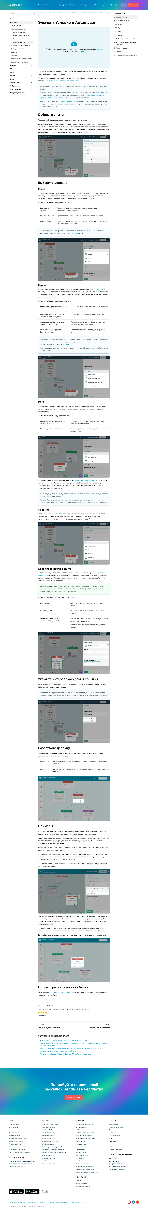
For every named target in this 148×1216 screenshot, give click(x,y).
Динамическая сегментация (20, 45)
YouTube (81, 52)
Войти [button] (124, 5)
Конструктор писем (15, 1133)
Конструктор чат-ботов (50, 1124)
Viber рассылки (15, 89)
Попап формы (80, 1150)
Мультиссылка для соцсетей (85, 1138)
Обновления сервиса (83, 1186)
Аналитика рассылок (16, 1141)
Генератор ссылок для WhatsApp (53, 1150)
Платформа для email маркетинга (20, 1152)
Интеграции (113, 1141)
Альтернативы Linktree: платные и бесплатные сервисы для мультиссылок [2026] (71, 1048)
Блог (110, 1138)
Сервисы (80, 1121)
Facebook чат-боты (48, 1133)
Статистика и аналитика (19, 62)
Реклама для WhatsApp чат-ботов (53, 1147)
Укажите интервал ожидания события (126, 43)
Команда (78, 1181)
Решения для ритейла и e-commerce (21, 1164)
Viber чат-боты (47, 1155)
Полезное (113, 1121)
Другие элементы (19, 42)
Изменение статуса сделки (85, 480)
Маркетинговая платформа (85, 1166)
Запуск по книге (67, 101)
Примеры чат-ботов (49, 1164)
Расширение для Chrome (17, 1150)
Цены (53, 5)
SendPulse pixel (81, 1152)
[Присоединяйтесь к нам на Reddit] (137, 1202)
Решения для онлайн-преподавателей (22, 1161)
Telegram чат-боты (48, 1135)
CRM (11, 69)
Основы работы (16, 26)
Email (97, 93)
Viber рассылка (81, 1144)
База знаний (113, 1130)
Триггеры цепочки (19, 32)
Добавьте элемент (122, 17)
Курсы (12, 79)
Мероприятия (113, 1124)
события (60, 514)
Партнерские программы (121, 1154)
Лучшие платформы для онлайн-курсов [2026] (58, 1051)
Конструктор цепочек (18, 29)
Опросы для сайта (82, 1155)
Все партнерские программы (118, 1166)
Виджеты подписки (48, 1158)
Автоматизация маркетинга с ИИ (87, 1172)
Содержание (118, 14)
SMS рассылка (80, 1141)
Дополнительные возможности (21, 59)
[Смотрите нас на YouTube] (129, 1202)
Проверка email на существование (20, 1147)
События (14, 52)
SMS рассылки (15, 86)
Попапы (12, 76)
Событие (121, 35)
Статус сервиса (114, 1135)
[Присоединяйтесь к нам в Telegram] (133, 1202)
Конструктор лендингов (84, 1135)
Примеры (119, 52)
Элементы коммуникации (21, 35)
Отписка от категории (55, 98)
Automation (14, 22)
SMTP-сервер (13, 1127)
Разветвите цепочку (123, 48)
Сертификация (114, 1161)
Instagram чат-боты (48, 1127)
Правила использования (17, 1202)
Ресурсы (73, 5)
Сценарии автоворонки (19, 49)
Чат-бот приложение (49, 1161)
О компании (81, 1177)
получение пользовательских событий (64, 81)
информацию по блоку (62, 993)
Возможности (43, 5)
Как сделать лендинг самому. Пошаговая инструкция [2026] (63, 1040)
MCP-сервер (113, 1147)
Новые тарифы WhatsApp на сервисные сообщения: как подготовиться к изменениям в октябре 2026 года (74, 1044)
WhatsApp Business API (50, 1141)
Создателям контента (16, 1166)
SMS (72, 233)
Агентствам (113, 1158)
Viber (77, 233)
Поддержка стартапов (116, 1169)
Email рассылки (15, 19)
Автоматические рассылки (18, 1138)
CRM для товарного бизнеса (85, 1133)
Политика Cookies (78, 1202)
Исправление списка (16, 1130)
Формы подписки (14, 1135)
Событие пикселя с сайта (127, 39)
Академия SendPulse (116, 1127)
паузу (42, 496)
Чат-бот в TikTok (47, 1130)
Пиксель (14, 55)
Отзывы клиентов (81, 1183)
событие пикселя (79, 573)
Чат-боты (13, 65)
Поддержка (62, 5)
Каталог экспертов (115, 1150)
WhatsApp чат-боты (49, 1138)
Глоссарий (112, 1133)
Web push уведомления (18, 93)
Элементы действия (19, 39)
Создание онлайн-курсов (84, 1124)
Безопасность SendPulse (36, 1202)
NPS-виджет (80, 1158)
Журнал (66, 344)
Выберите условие (122, 21)
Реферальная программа (117, 1164)
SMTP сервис (14, 83)
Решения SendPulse (18, 1157)
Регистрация (133, 5)
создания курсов (96, 289)
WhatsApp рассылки (49, 1144)
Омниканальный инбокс (84, 1164)
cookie (99, 49)
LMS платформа (81, 1127)
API (110, 1144)
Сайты (12, 72)
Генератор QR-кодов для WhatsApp (54, 1152)
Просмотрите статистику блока (126, 55)
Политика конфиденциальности (58, 1202)
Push (94, 231)
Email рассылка (14, 1124)
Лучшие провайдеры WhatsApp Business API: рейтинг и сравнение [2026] (68, 1054)
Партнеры (83, 5)
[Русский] (116, 5)
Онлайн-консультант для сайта (86, 1161)
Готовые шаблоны (15, 1144)
